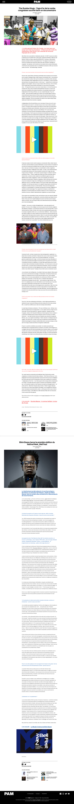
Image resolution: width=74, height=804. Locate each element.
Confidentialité (30, 793)
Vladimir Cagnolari (37, 12)
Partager (69, 1)
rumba (40, 407)
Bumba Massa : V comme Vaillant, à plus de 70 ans (39, 402)
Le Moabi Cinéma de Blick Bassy (41, 727)
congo (23, 407)
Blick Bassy (24, 756)
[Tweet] (25, 415)
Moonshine (47, 797)
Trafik (40, 797)
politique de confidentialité (37, 799)
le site (36, 395)
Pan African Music (37, 446)
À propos (38, 793)
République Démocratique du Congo (32, 407)
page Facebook (45, 395)
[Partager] (22, 415)
